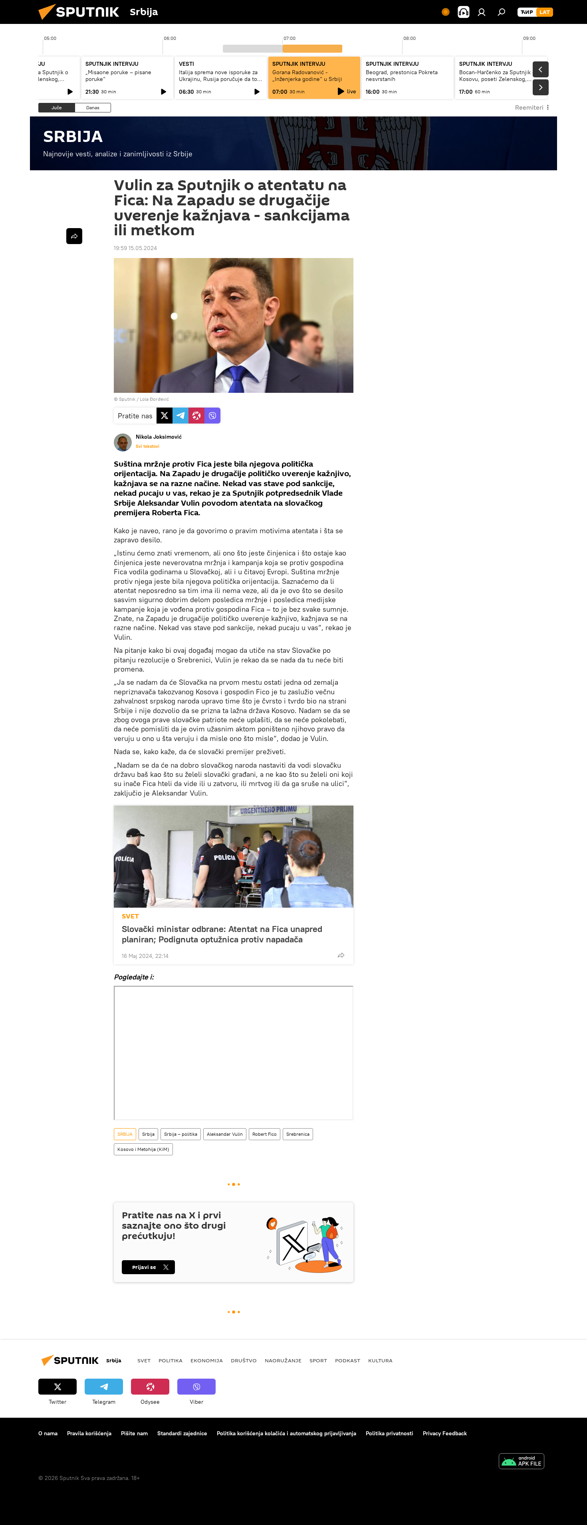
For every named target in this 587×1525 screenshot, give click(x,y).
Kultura (380, 1360)
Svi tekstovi (147, 446)
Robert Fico (264, 1134)
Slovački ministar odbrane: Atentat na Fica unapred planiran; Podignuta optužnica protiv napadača (222, 934)
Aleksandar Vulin (225, 1134)
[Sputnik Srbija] (82, 22)
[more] (341, 955)
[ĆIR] (527, 12)
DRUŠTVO (244, 1360)
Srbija (148, 1134)
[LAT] (544, 12)
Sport (318, 1360)
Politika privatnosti (389, 1433)
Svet (144, 1360)
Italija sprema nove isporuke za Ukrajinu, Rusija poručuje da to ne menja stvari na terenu (218, 79)
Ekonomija (206, 1360)
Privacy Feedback (445, 1433)
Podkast (347, 1360)
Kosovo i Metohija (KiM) (143, 1149)
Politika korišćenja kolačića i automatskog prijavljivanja (286, 1433)
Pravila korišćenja (89, 1433)
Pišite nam (134, 1433)
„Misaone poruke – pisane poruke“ (118, 76)
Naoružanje (283, 1360)
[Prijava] (482, 12)
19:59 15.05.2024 (135, 248)
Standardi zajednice (182, 1433)
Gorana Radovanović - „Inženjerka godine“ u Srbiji (307, 76)
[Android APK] (521, 1462)
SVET (130, 916)
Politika (170, 1360)
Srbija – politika (180, 1134)
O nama (48, 1433)
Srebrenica (297, 1134)
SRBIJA (125, 1134)
